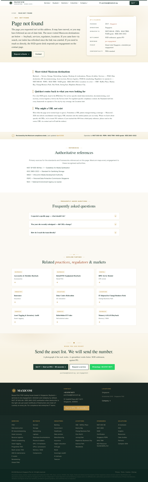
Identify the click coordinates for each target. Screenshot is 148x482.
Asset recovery (17, 434)
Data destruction (17, 428)
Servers (35, 425)
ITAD (13, 425)
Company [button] (84, 3)
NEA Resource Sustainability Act (102, 445)
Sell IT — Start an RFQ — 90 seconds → (51, 367)
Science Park (80, 444)
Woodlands (79, 447)
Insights (120, 431)
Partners (121, 440)
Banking (56, 425)
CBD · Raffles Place (82, 425)
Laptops (35, 434)
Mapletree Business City (84, 440)
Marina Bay (79, 428)
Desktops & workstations (41, 437)
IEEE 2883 (100, 428)
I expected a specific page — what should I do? (48, 216)
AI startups (58, 456)
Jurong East (80, 437)
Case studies (122, 437)
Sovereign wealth (60, 453)
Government (58, 428)
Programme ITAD (17, 447)
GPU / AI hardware (39, 444)
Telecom (57, 459)
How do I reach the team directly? (43, 232)
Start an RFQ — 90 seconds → (76, 408)
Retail (56, 450)
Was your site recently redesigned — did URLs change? (51, 224)
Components (37, 453)
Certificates (101, 434)
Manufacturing (59, 437)
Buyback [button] (56, 3)
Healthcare (58, 431)
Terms (122, 472)
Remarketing (16, 459)
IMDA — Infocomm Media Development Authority (45, 175)
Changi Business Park (83, 431)
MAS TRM (100, 440)
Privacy (117, 472)
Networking (37, 431)
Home (14, 13)
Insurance (57, 440)
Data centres (58, 434)
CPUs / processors (39, 447)
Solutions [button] (65, 3)
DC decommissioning (19, 431)
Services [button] (47, 3)
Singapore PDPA (102, 437)
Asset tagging (16, 444)
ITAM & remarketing (18, 440)
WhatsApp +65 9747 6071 (102, 367)
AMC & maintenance (18, 453)
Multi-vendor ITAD (18, 450)
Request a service (79, 367)
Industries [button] (74, 3)
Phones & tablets (38, 440)
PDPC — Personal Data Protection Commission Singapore (48, 178)
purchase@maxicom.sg (110, 3)
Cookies (127, 472)
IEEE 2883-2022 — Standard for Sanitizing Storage (45, 171)
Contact (38, 54)
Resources (121, 434)
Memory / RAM (38, 450)
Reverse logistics (17, 437)
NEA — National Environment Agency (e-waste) (44, 182)
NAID (98, 431)
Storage (35, 428)
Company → (106, 401)
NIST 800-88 (101, 425)
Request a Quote (20, 54)
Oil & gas (57, 447)
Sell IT (133, 3)
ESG (119, 428)
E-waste (14, 456)
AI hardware (122, 425)
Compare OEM (123, 444)
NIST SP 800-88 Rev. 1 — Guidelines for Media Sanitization (48, 168)
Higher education (60, 444)
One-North (79, 434)
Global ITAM (16, 462)
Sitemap (133, 472)
